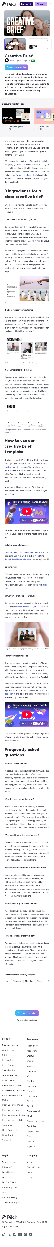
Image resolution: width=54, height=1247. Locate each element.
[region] (27, 44)
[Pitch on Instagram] (25, 1234)
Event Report (46, 126)
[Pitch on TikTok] (3, 1234)
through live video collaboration (18, 559)
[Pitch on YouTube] (30, 1234)
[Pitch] (11, 1217)
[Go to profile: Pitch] (7, 60)
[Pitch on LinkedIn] (20, 1234)
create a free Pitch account (16, 467)
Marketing (29, 981)
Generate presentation (16, 67)
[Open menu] (50, 4)
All (7, 981)
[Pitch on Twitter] (9, 1234)
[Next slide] (46, 22)
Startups (40, 981)
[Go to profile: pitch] (4, 127)
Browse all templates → (27, 1020)
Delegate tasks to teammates (17, 552)
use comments (36, 552)
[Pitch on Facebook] (14, 1234)
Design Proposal (16, 126)
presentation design (27, 175)
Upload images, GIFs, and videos (29, 607)
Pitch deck (17, 981)
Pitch (12, 60)
